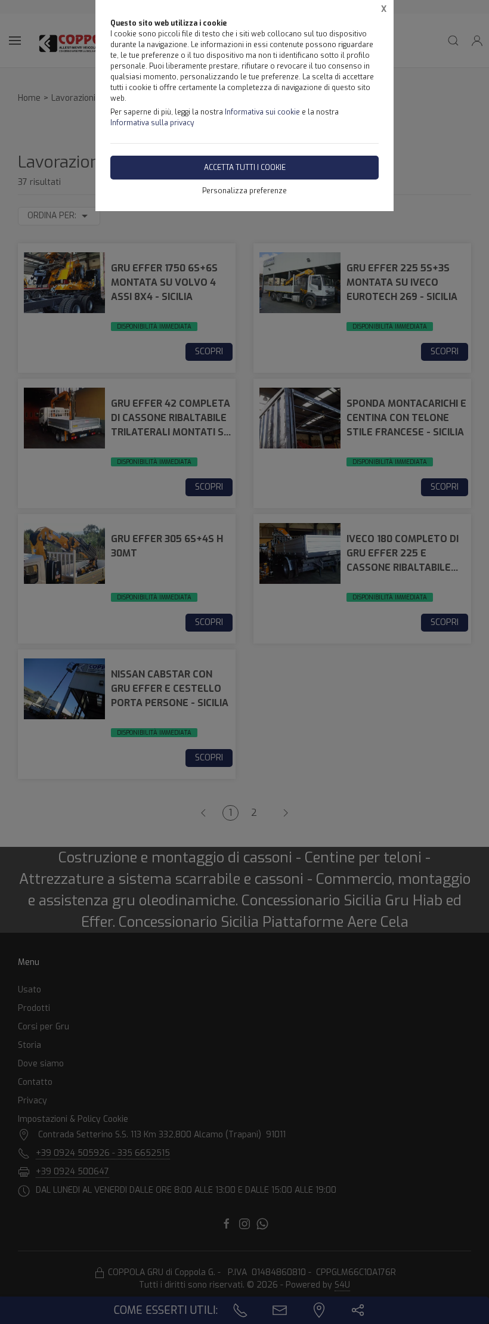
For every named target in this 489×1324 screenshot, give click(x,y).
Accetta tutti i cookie (245, 167)
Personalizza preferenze (244, 191)
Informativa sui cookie (262, 112)
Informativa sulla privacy (152, 123)
